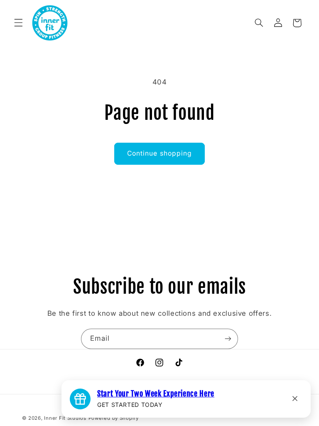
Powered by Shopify (113, 418)
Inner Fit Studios (65, 418)
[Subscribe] (228, 339)
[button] (18, 22)
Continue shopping (159, 153)
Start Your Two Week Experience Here (155, 393)
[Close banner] (294, 399)
